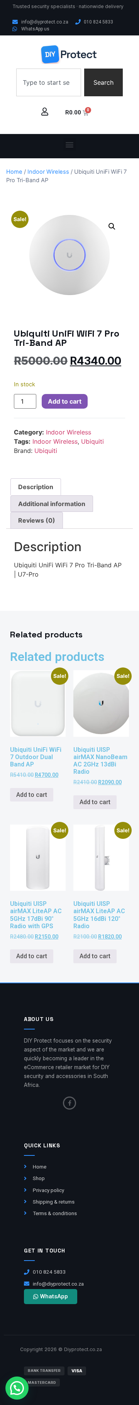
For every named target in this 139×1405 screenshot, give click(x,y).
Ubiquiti (92, 441)
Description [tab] (35, 487)
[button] (69, 144)
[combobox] (48, 82)
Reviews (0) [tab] (36, 520)
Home (14, 171)
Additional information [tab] (51, 504)
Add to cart (64, 401)
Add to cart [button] (31, 794)
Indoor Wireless (48, 171)
